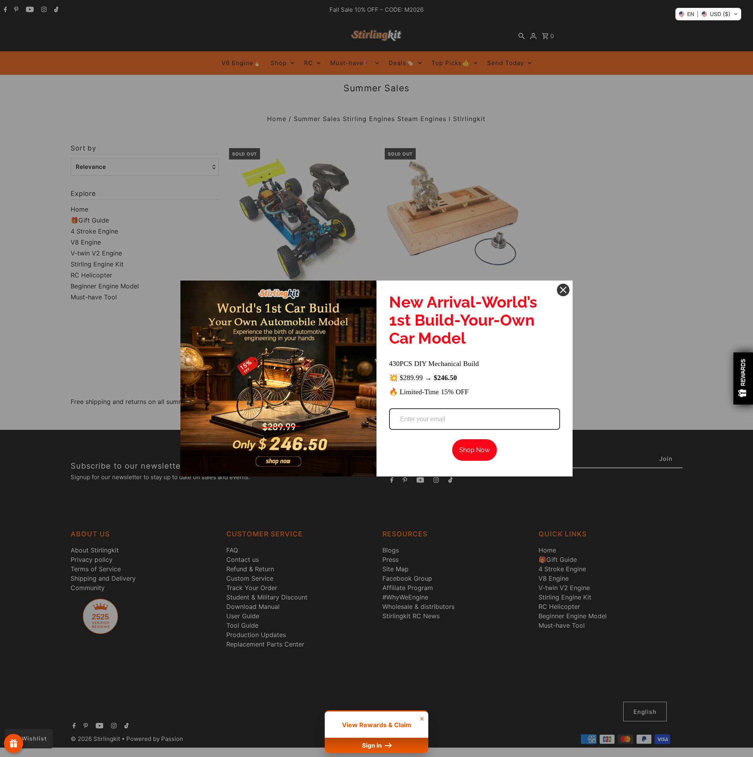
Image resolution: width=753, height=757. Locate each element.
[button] (708, 14)
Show (13, 743)
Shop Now (474, 450)
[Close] (563, 290)
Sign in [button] (372, 745)
